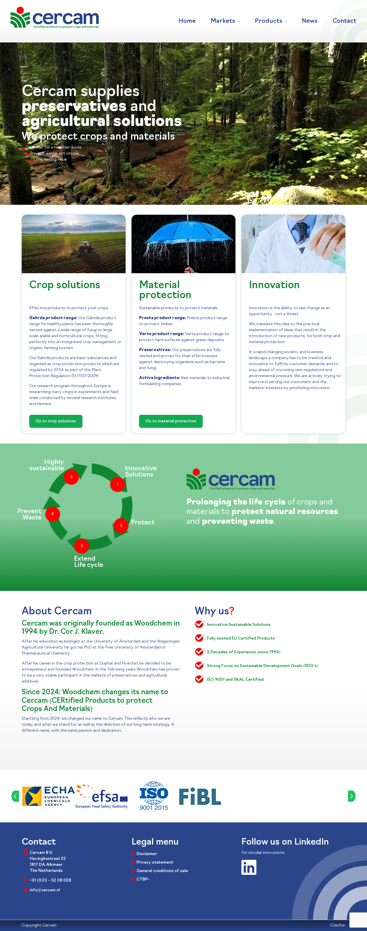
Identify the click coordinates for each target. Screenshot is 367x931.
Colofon (337, 926)
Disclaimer (147, 854)
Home (187, 21)
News (310, 21)
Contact (345, 21)
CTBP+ (143, 880)
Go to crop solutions (56, 421)
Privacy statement (155, 863)
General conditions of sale (162, 871)
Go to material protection (171, 421)
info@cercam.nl (45, 890)
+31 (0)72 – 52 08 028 (50, 881)
